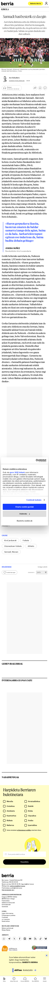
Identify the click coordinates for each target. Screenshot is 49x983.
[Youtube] (30, 939)
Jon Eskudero (14, 78)
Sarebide (5, 906)
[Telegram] (9, 939)
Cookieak (5, 917)
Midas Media (6, 930)
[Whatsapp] (4, 939)
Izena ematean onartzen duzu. (24, 830)
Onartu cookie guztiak (24, 507)
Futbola (26, 540)
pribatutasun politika (24, 830)
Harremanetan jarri (8, 890)
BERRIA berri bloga (8, 898)
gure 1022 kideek (17, 472)
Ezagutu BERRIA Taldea (9, 897)
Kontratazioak (6, 904)
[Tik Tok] (41, 939)
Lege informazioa (7, 913)
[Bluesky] (46, 939)
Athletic (31, 546)
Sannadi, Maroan (11, 552)
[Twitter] (14, 939)
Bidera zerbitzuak (7, 928)
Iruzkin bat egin (11, 572)
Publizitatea (5, 900)
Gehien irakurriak (12, 663)
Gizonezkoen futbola (13, 546)
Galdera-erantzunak (8, 902)
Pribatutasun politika (8, 915)
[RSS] (35, 939)
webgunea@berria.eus (17, 886)
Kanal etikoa (6, 921)
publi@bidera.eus (16, 888)
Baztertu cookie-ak (24, 521)
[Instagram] (25, 939)
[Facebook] (20, 939)
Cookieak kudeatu (34, 500)
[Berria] (8, 876)
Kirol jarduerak (10, 540)
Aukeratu (23, 514)
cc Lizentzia (6, 919)
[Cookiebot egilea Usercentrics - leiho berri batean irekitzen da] (35, 460)
